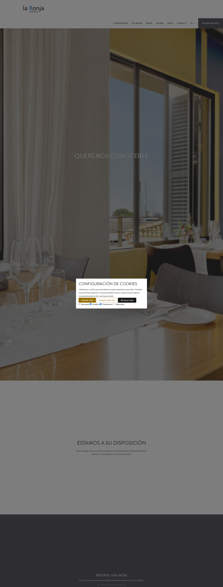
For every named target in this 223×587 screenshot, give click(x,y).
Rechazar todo (127, 300)
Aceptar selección (107, 300)
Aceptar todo (87, 300)
